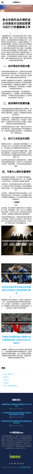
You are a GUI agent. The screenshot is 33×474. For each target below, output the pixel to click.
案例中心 (6, 377)
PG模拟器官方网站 (25, 467)
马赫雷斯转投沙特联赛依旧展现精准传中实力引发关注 (16, 405)
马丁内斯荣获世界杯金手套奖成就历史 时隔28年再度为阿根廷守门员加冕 (16, 413)
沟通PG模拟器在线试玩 (10, 386)
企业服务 (6, 383)
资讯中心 (6, 380)
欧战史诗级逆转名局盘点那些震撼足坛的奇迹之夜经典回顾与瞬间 (16, 290)
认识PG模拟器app (8, 374)
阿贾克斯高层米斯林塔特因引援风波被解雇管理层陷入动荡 (16, 422)
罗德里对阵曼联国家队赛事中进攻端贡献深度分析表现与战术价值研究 (16, 340)
